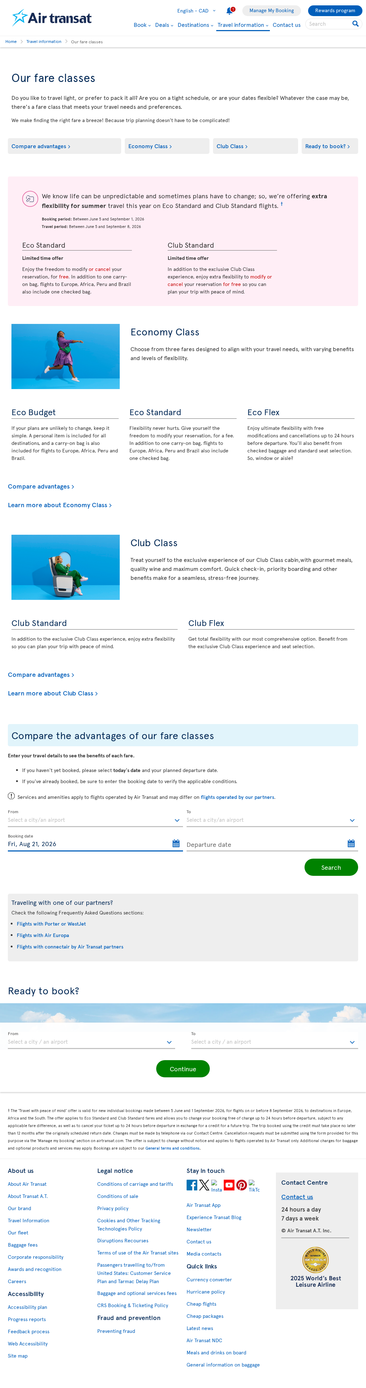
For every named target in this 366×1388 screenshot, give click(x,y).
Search (331, 867)
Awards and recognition (34, 1269)
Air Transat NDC (204, 1340)
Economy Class (148, 146)
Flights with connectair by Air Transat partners (70, 946)
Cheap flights (201, 1303)
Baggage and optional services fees (137, 1293)
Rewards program (335, 10)
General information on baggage (223, 1364)
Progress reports (27, 1319)
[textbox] (95, 818)
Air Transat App (204, 1205)
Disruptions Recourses (122, 1240)
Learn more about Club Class (50, 693)
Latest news (200, 1328)
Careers (17, 1281)
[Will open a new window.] (192, 1186)
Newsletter (199, 1229)
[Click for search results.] (356, 24)
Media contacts (204, 1253)
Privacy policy (112, 1208)
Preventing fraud (116, 1331)
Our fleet (18, 1232)
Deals (162, 24)
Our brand (19, 1208)
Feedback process (28, 1331)
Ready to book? (325, 146)
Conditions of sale (117, 1196)
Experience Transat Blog (214, 1217)
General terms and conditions (172, 1148)
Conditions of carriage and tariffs (135, 1183)
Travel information (241, 25)
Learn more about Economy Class (57, 505)
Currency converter (209, 1279)
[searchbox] (333, 24)
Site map (18, 1355)
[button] (183, 1068)
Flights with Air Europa (43, 935)
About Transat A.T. (28, 1196)
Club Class (230, 146)
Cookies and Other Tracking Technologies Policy (128, 1224)
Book (140, 24)
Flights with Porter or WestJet (51, 923)
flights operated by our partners (237, 797)
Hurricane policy (206, 1291)
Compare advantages (38, 146)
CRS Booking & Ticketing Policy (132, 1305)
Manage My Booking (271, 10)
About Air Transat (27, 1183)
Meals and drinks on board (216, 1352)
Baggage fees (23, 1244)
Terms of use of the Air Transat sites (137, 1252)
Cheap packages (205, 1315)
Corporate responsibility (35, 1256)
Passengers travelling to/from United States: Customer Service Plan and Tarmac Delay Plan (134, 1273)
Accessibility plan (27, 1307)
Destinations (193, 24)
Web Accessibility (28, 1343)
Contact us (287, 24)
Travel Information (28, 1220)
